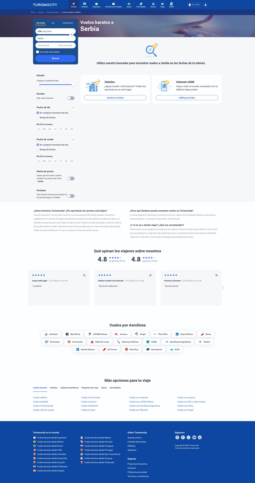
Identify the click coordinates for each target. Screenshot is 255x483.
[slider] (37, 84)
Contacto (132, 468)
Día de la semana (45, 124)
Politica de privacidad (137, 472)
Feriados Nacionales (137, 442)
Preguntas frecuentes (137, 464)
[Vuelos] (45, 4)
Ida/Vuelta (40, 23)
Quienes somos (135, 437)
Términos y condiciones (138, 476)
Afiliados (131, 446)
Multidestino (68, 23)
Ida (53, 23)
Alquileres (132, 450)
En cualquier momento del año (54, 113)
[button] (205, 4)
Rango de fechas (47, 117)
